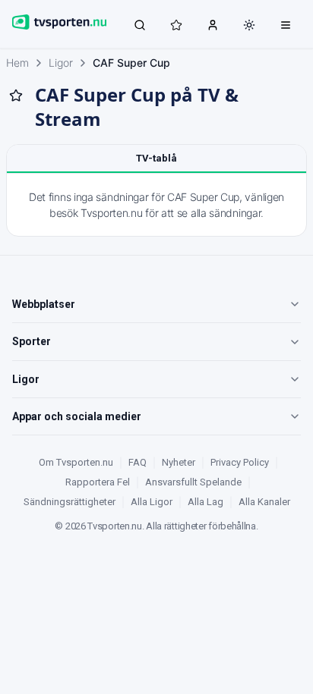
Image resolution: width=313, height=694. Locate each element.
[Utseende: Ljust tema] (249, 25)
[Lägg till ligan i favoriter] (16, 95)
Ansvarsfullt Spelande (193, 482)
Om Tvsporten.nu (76, 462)
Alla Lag (205, 501)
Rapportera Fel (97, 482)
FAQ (137, 462)
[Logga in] (213, 24)
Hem (17, 62)
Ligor (61, 62)
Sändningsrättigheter (69, 501)
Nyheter (178, 462)
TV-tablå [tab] (156, 158)
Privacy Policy (239, 462)
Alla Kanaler (264, 501)
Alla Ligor (151, 501)
